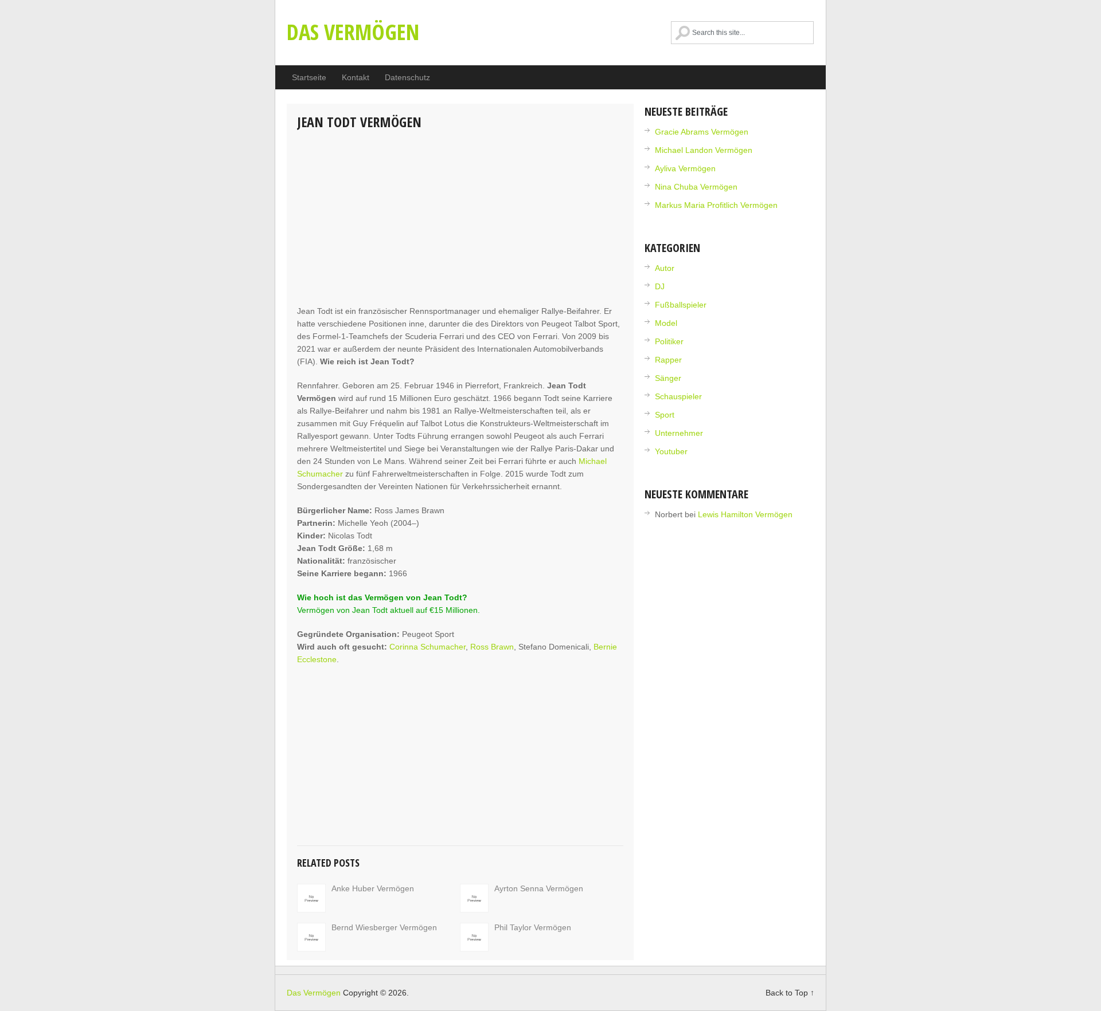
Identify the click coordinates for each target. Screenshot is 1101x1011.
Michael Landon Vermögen (703, 150)
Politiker (669, 341)
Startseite (309, 77)
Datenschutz (407, 77)
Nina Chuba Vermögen (696, 186)
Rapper (668, 359)
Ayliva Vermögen (685, 168)
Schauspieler (678, 396)
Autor (664, 268)
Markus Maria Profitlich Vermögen (716, 205)
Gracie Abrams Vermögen (701, 131)
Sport (664, 414)
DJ (660, 286)
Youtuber (671, 451)
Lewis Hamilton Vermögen (745, 514)
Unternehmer (679, 433)
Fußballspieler (680, 304)
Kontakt (355, 77)
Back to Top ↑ (790, 992)
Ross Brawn (492, 646)
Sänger (668, 378)
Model (666, 323)
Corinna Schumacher (427, 646)
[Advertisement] (460, 219)
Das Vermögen (353, 31)
